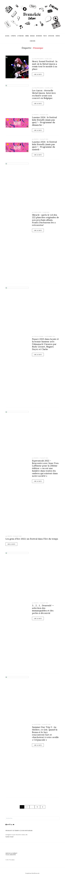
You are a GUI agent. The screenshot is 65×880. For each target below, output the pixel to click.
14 (38, 807)
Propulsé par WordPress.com (32, 873)
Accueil (7, 36)
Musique (32, 36)
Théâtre (57, 36)
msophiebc (37, 724)
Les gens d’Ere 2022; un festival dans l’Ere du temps (32, 538)
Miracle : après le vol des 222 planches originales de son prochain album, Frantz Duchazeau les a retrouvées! (45, 220)
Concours (32, 41)
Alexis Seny (37, 212)
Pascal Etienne (38, 336)
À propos (13, 36)
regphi (36, 114)
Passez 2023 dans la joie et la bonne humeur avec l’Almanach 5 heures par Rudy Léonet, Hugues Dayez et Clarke (45, 344)
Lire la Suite (38, 74)
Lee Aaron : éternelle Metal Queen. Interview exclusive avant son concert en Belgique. (44, 94)
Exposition (51, 36)
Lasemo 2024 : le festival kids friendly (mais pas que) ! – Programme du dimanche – (44, 121)
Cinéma (27, 36)
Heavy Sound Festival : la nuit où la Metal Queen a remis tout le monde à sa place (44, 65)
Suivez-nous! (9, 837)
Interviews (39, 36)
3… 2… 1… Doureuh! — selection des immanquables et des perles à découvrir (43, 609)
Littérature (20, 36)
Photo (45, 36)
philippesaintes (39, 58)
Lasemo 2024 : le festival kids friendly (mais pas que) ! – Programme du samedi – (44, 145)
